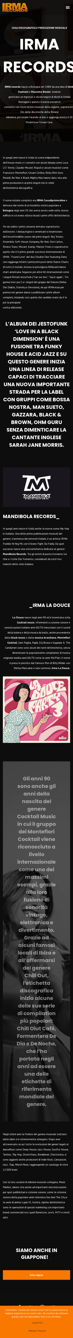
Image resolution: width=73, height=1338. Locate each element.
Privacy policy (37, 1331)
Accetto (37, 1323)
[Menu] (68, 7)
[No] (68, 1322)
